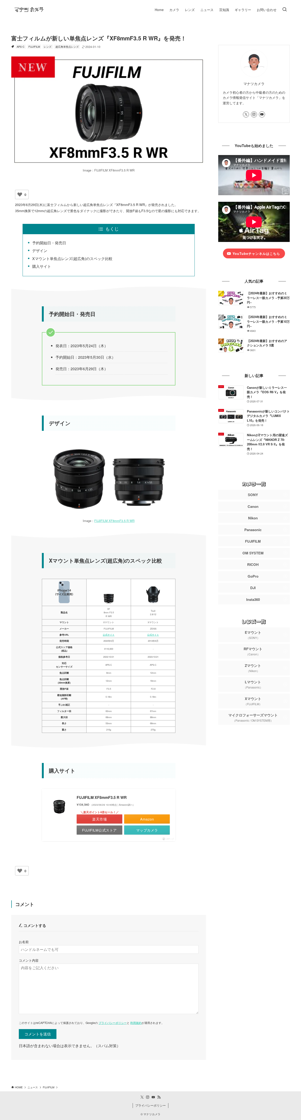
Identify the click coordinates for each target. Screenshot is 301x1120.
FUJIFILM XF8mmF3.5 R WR (114, 520)
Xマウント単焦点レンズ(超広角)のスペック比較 (72, 258)
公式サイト (109, 634)
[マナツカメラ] (29, 10)
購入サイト (41, 266)
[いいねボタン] (19, 194)
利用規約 (136, 1023)
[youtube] (262, 114)
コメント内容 (29, 960)
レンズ (47, 46)
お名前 (24, 941)
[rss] (159, 1097)
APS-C (20, 46)
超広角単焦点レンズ (67, 46)
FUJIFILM (34, 46)
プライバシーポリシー (113, 1023)
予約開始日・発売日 (49, 242)
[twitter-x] (246, 114)
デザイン (39, 250)
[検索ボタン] (284, 9)
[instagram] (254, 114)
